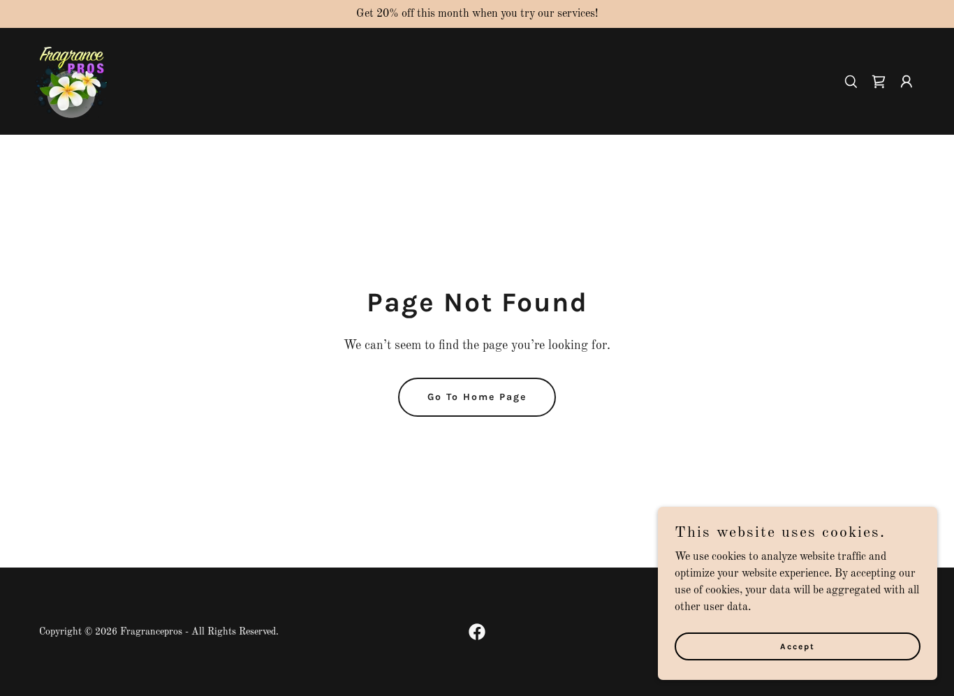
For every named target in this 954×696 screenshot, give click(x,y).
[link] (71, 81)
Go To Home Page (477, 397)
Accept (797, 646)
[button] (879, 82)
